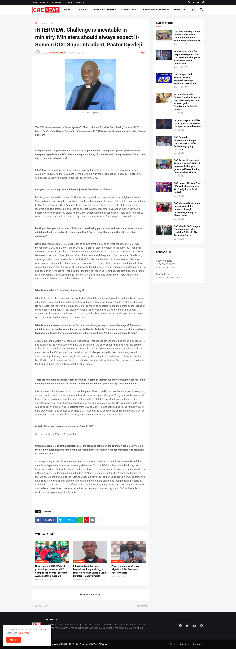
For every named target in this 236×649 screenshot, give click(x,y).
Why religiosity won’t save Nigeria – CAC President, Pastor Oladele (125, 569)
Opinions (80, 2)
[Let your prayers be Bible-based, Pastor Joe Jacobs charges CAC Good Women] (164, 124)
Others (178, 9)
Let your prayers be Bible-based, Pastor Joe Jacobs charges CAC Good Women (187, 123)
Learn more (23, 633)
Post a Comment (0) (90, 594)
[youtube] (198, 2)
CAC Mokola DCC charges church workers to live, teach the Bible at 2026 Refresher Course (187, 231)
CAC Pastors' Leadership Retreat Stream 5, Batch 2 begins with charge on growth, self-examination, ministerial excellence (187, 166)
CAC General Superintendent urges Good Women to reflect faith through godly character (185, 143)
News (67, 9)
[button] (193, 9)
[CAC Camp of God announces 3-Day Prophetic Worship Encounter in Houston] (164, 78)
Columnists (69, 2)
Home (34, 2)
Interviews (81, 9)
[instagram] (203, 2)
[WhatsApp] (80, 520)
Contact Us (56, 2)
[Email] (92, 520)
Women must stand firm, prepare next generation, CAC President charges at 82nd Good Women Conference (187, 57)
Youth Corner (128, 9)
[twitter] (193, 2)
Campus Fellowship (104, 9)
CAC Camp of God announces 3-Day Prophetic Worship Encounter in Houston (185, 79)
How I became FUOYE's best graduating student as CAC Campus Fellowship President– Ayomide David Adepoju (51, 571)
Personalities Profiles (156, 9)
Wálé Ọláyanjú (100, 644)
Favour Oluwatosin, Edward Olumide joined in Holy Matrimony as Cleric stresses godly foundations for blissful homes (187, 102)
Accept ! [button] (14, 640)
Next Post (142, 606)
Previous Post (41, 606)
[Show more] (99, 520)
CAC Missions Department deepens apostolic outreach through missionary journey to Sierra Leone (187, 209)
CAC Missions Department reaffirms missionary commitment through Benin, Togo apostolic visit (187, 36)
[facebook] (189, 2)
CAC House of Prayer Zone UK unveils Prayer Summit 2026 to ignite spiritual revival (187, 188)
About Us (44, 2)
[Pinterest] (86, 520)
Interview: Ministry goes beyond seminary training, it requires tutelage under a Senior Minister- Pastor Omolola (90, 571)
